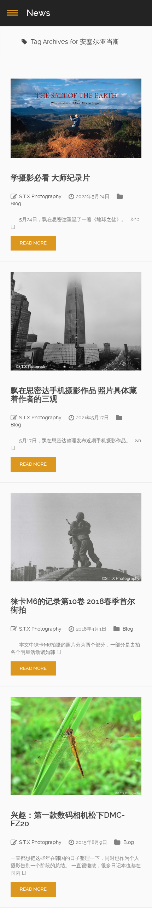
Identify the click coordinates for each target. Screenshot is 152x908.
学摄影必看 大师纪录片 (50, 177)
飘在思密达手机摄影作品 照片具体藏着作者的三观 (74, 394)
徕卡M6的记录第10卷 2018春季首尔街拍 (73, 605)
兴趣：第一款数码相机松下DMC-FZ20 (68, 819)
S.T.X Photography (40, 196)
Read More (33, 243)
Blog (16, 203)
